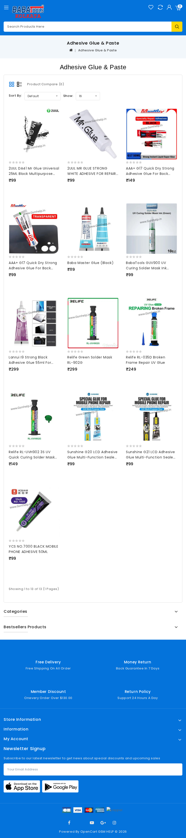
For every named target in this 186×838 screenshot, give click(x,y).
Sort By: (15, 95)
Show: (68, 95)
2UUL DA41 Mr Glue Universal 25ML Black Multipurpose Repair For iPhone (34, 173)
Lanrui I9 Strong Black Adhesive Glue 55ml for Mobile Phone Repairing (30, 362)
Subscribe (176, 769)
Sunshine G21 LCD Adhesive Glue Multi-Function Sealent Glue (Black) (151, 457)
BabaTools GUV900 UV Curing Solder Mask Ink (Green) (146, 268)
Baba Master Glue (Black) (90, 262)
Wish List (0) (151, 7)
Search (176, 27)
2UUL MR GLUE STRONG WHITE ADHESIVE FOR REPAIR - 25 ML (91, 173)
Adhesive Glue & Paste (97, 50)
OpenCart (88, 831)
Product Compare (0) (45, 84)
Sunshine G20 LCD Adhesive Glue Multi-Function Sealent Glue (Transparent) (92, 457)
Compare (160, 7)
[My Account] (169, 7)
